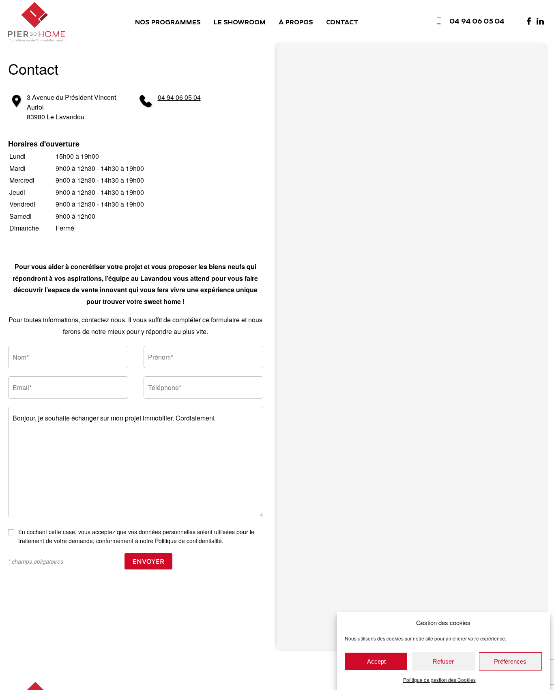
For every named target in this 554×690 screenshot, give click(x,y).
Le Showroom (240, 23)
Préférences (510, 661)
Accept (376, 661)
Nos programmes (168, 23)
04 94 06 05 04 (179, 97)
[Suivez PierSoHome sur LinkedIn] (540, 21)
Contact (342, 23)
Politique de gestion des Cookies (439, 679)
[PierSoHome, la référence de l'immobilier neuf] (36, 21)
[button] (135, 192)
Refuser (443, 661)
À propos (296, 23)
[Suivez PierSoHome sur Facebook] (529, 21)
